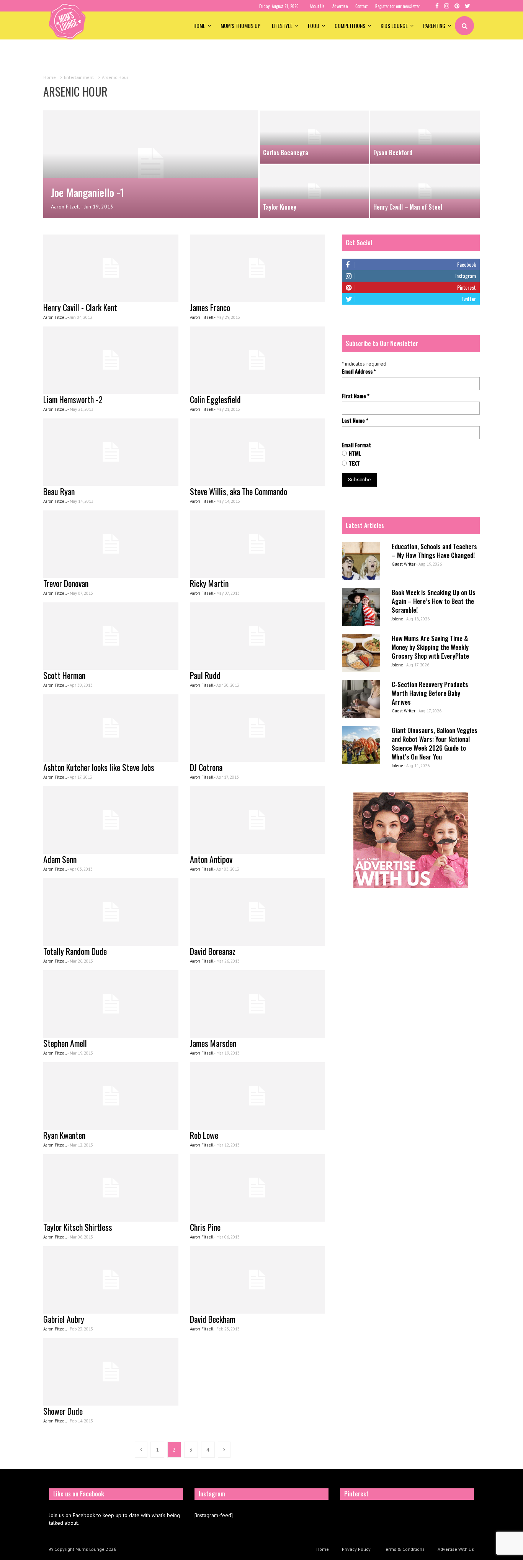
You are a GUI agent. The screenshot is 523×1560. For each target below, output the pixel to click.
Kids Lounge (394, 25)
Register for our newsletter (397, 6)
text (354, 463)
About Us (317, 6)
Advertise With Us (456, 1549)
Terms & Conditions (404, 1549)
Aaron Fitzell (65, 206)
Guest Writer (403, 564)
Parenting (434, 25)
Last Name (355, 420)
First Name (355, 396)
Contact (361, 6)
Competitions (350, 25)
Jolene (397, 619)
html (355, 453)
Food (313, 25)
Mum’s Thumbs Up (240, 25)
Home (199, 25)
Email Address (359, 371)
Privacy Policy (356, 1549)
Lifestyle (282, 25)
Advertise (340, 6)
